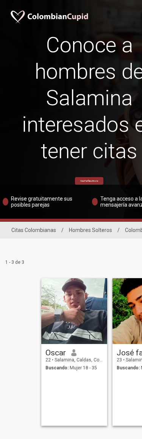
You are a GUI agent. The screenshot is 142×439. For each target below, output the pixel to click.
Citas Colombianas (33, 230)
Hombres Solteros (90, 230)
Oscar (55, 352)
